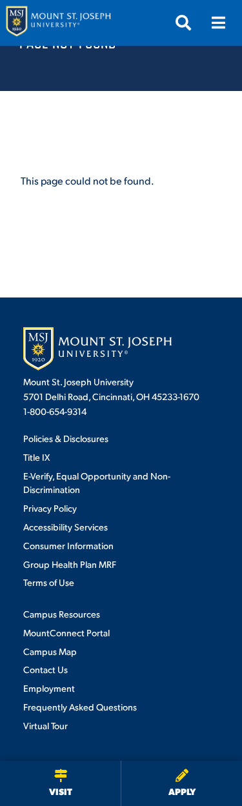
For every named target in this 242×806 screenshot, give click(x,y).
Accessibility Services (65, 526)
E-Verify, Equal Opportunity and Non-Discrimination (96, 483)
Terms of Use (48, 582)
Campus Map (50, 651)
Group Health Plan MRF (69, 564)
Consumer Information (68, 545)
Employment (49, 688)
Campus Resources (61, 614)
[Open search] (183, 22)
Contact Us (45, 669)
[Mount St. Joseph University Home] (58, 23)
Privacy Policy (50, 508)
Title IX (36, 457)
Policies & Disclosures (65, 438)
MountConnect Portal (66, 632)
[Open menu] (218, 22)
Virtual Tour (45, 725)
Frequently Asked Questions (80, 706)
